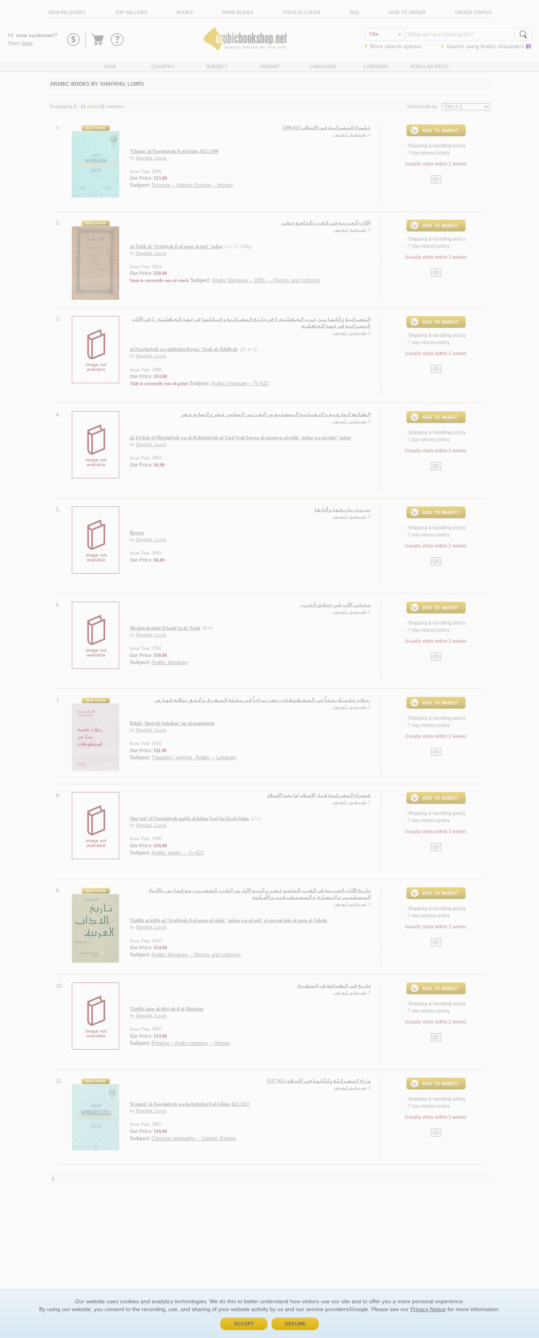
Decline (295, 1324)
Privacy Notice (428, 1309)
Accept (244, 1324)
